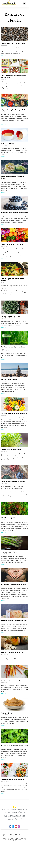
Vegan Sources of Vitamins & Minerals (12, 779)
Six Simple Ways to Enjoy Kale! (10, 317)
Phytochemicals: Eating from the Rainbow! (14, 413)
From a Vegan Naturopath (9, 379)
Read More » (3, 55)
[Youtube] (16, 826)
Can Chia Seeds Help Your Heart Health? (13, 43)
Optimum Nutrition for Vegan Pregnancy (13, 584)
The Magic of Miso (6, 713)
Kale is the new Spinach (8, 518)
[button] (24, 3)
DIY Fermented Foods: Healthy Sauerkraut (14, 620)
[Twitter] (13, 826)
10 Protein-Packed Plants (9, 552)
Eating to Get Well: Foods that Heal (12, 244)
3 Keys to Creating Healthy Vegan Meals (13, 110)
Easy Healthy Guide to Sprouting (11, 449)
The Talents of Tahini (7, 144)
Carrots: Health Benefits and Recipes (12, 681)
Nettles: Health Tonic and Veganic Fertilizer (14, 745)
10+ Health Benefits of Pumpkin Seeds (13, 652)
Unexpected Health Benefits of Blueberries (14, 212)
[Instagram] (19, 826)
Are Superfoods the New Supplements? (13, 482)
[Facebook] (10, 826)
